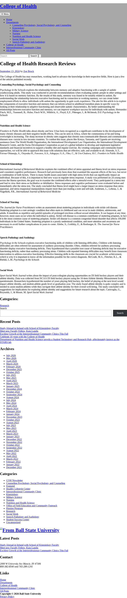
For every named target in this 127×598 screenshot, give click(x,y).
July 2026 (11, 355)
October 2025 (13, 372)
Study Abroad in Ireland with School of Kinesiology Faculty (29, 328)
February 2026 (13, 366)
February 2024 (13, 411)
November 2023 (14, 417)
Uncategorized (13, 522)
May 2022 (11, 453)
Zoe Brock (28, 71)
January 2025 (12, 386)
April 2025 (11, 380)
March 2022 (12, 459)
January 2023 (12, 436)
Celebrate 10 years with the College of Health (22, 336)
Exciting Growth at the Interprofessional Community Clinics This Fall (34, 333)
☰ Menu (5, 14)
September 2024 (14, 394)
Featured (10, 486)
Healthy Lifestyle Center (18, 488)
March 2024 (12, 408)
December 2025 (14, 369)
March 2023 (12, 433)
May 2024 (11, 403)
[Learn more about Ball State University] (29, 530)
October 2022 (13, 445)
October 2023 (13, 419)
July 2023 (11, 425)
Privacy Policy (7, 596)
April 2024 (11, 405)
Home (9, 19)
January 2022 (12, 464)
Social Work (18, 39)
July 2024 (11, 400)
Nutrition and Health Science (26, 36)
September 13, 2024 (10, 71)
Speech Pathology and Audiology (28, 42)
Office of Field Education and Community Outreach (31, 505)
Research (4, 305)
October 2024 (13, 391)
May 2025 (11, 377)
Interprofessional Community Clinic (23, 47)
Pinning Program (14, 508)
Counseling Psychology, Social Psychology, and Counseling (41, 25)
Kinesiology (18, 28)
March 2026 (12, 363)
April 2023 (11, 431)
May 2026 (11, 358)
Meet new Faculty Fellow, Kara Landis (19, 331)
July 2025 (11, 375)
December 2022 (14, 439)
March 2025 (12, 383)
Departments (12, 22)
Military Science (20, 30)
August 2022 (12, 450)
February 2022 (13, 461)
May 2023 (11, 428)
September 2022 (14, 447)
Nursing (16, 33)
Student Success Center (17, 519)
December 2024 (14, 389)
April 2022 (11, 456)
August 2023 (12, 422)
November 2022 (14, 442)
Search (3, 308)
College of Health (15, 44)
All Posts (10, 50)
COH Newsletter (14, 480)
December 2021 (14, 467)
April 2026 (11, 361)
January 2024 (12, 414)
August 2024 (12, 397)
